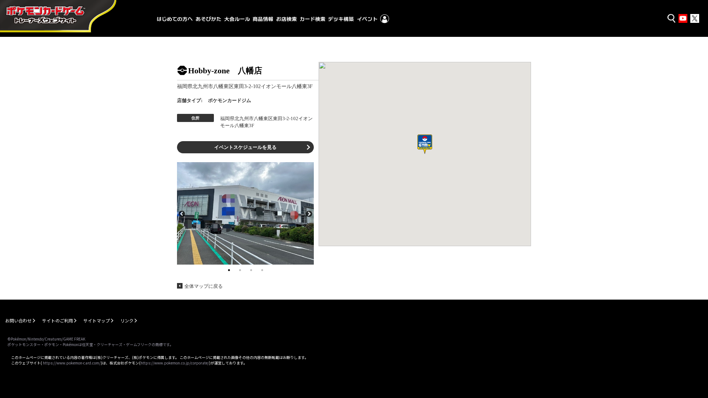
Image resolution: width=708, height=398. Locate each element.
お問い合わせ (18, 320)
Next (309, 213)
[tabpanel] (245, 213)
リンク (126, 320)
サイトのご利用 (57, 320)
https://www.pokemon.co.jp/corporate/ (174, 363)
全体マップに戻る (203, 286)
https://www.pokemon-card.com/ (72, 363)
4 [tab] (262, 270)
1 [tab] (229, 270)
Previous (182, 213)
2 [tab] (240, 270)
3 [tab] (251, 270)
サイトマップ (96, 320)
